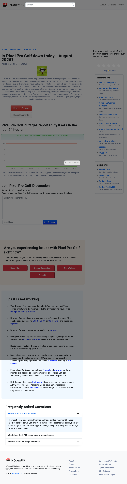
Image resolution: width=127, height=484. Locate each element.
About (71, 461)
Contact (72, 464)
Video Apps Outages (107, 475)
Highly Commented (106, 468)
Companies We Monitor (108, 461)
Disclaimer (73, 475)
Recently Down (105, 464)
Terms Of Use (74, 468)
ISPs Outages (104, 471)
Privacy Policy (74, 471)
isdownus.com (17, 473)
